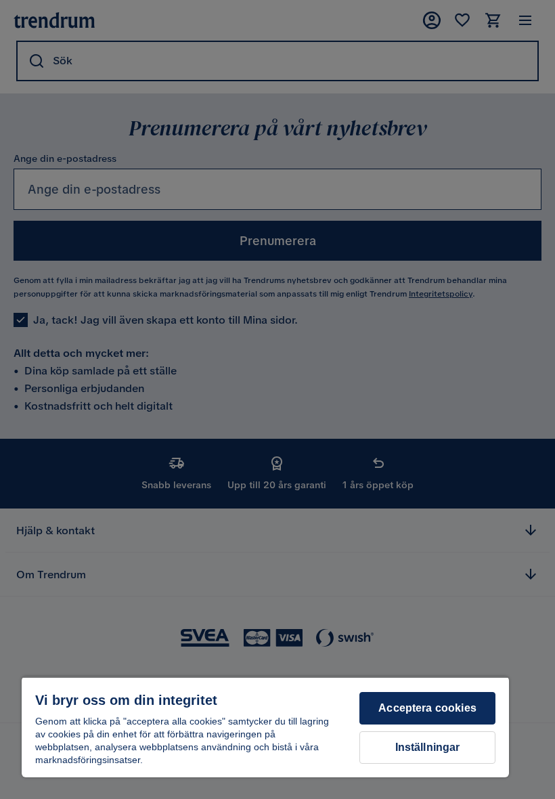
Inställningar (427, 747)
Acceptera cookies (427, 708)
